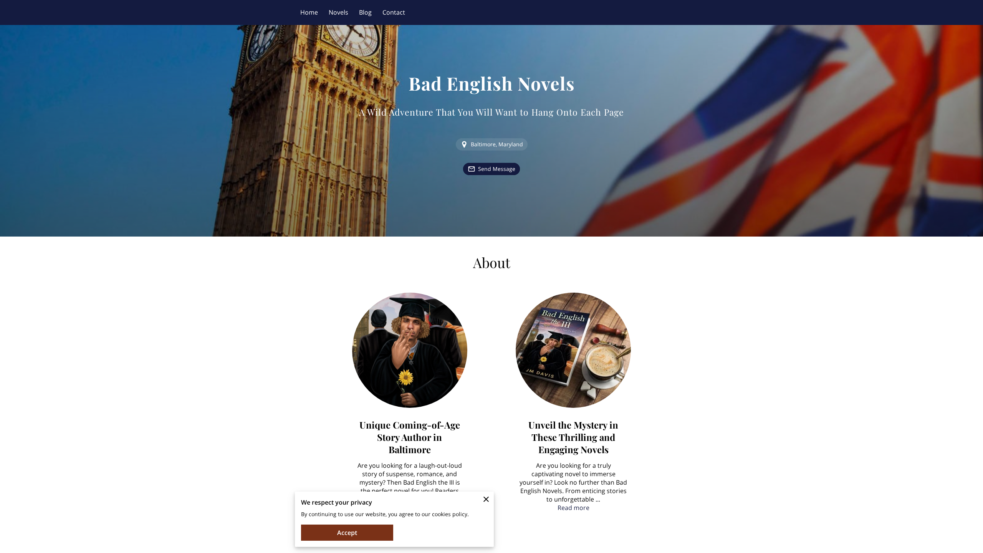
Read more (573, 507)
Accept (347, 532)
